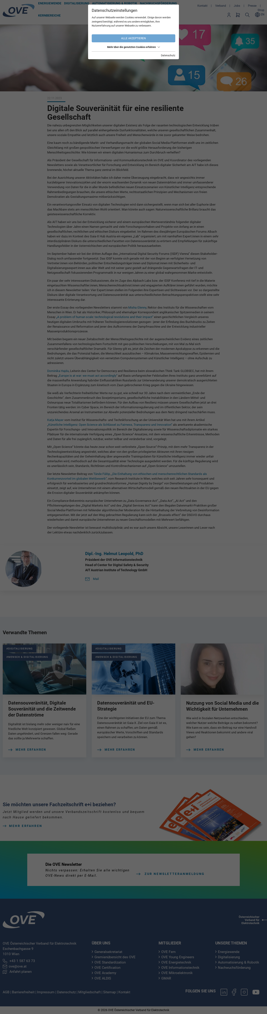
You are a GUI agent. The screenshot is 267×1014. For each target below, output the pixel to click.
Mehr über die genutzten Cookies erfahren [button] (131, 47)
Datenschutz (168, 55)
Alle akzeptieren (133, 38)
